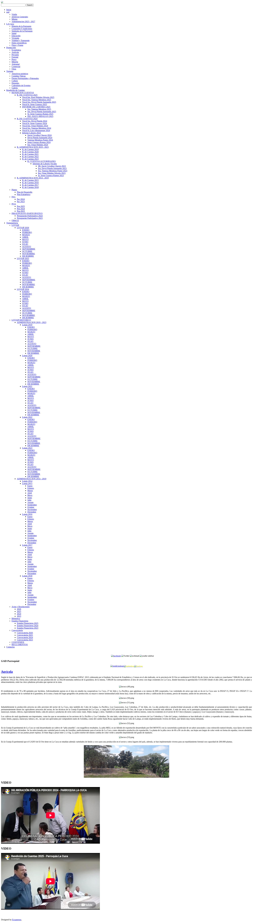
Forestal (15, 57)
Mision (14, 19)
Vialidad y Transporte (21, 40)
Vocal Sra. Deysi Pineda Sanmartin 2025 (39, 102)
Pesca (14, 59)
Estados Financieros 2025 (27, 623)
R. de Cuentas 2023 (30, 159)
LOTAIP (15, 225)
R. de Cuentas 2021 (30, 154)
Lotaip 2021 (27, 386)
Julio (29, 500)
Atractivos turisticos (20, 74)
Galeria (15, 88)
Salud (14, 33)
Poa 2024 (21, 209)
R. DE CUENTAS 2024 (27, 119)
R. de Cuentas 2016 (30, 182)
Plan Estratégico (23, 194)
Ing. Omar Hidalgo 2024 (37, 145)
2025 (19, 611)
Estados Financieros (20, 621)
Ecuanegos (16, 920)
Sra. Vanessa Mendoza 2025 (39, 109)
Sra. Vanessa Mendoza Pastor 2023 (52, 171)
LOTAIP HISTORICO (21, 320)
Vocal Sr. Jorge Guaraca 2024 (34, 123)
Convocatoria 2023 (25, 640)
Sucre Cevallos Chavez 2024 (39, 135)
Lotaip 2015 (27, 483)
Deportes (15, 83)
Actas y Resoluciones (21, 607)
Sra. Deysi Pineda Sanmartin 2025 (41, 111)
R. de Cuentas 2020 (30, 152)
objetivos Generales (20, 17)
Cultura (15, 81)
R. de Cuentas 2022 (30, 156)
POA (14, 204)
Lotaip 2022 (27, 417)
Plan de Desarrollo (24, 192)
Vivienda (15, 38)
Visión (14, 14)
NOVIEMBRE (28, 254)
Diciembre (31, 512)
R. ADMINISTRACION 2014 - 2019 (33, 178)
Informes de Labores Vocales (45, 164)
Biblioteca (16, 618)
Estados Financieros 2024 (27, 626)
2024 (19, 614)
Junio (29, 498)
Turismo (9, 71)
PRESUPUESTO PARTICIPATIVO (27, 213)
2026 (19, 609)
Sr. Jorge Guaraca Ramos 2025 (40, 114)
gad (7, 12)
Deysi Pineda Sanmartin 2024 (39, 137)
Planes (14, 190)
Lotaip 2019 (27, 325)
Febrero (30, 488)
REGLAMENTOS (20, 644)
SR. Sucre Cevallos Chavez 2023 (52, 166)
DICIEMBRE (28, 256)
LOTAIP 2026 (23, 228)
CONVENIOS (18, 642)
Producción (11, 47)
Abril (29, 493)
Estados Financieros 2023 (27, 628)
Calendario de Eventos (21, 85)
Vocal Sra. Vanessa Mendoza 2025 (36, 100)
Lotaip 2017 (27, 545)
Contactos (10, 647)
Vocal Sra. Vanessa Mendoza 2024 (36, 128)
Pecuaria (15, 55)
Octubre (30, 507)
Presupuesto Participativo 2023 (30, 218)
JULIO (25, 244)
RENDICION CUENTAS (23, 92)
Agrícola (15, 52)
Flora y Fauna (17, 45)
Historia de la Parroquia (21, 26)
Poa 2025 (21, 206)
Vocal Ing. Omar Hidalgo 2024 (35, 126)
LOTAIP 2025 (23, 258)
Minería (15, 62)
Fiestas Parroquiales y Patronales (25, 78)
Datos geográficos (19, 43)
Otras (14, 69)
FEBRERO (27, 232)
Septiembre (32, 505)
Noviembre (32, 509)
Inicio (8, 10)
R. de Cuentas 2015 (30, 180)
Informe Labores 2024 (31, 133)
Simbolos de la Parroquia (22, 31)
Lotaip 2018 (27, 576)
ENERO (25, 230)
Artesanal (16, 64)
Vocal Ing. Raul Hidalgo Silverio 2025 (38, 97)
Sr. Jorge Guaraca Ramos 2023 (51, 175)
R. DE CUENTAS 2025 (27, 95)
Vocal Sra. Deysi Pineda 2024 (34, 121)
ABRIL (25, 237)
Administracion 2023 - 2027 (23, 21)
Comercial (16, 66)
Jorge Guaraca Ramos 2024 (38, 142)
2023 (19, 616)
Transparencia (12, 223)
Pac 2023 (21, 201)
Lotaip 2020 (27, 355)
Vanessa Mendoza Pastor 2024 (40, 140)
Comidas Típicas (19, 76)
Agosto (30, 502)
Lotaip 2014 (27, 481)
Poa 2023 (21, 211)
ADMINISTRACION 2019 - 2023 (31, 322)
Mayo (29, 495)
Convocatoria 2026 (25, 633)
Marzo (30, 490)
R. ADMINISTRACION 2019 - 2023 (33, 147)
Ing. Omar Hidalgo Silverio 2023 (51, 173)
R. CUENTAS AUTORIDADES (41, 161)
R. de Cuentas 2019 (30, 149)
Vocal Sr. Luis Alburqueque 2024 (36, 130)
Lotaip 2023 (27, 448)
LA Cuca (10, 24)
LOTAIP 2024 (23, 289)
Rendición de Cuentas (15, 90)
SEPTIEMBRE (28, 249)
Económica (16, 50)
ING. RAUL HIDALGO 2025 (40, 116)
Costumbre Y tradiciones (22, 29)
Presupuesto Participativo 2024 (30, 216)
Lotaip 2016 (27, 514)
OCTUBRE (27, 251)
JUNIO (25, 242)
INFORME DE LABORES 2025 (36, 107)
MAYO (25, 239)
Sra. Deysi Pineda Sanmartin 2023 (52, 168)
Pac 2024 (21, 199)
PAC (14, 197)
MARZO (26, 235)
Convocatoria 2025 (25, 635)
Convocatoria (17, 630)
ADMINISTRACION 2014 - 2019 (31, 479)
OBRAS (15, 220)
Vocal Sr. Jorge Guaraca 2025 (34, 104)
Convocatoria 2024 (25, 637)
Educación (16, 36)
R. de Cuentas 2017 (30, 185)
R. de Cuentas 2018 (30, 187)
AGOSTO (26, 246)
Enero (29, 486)
